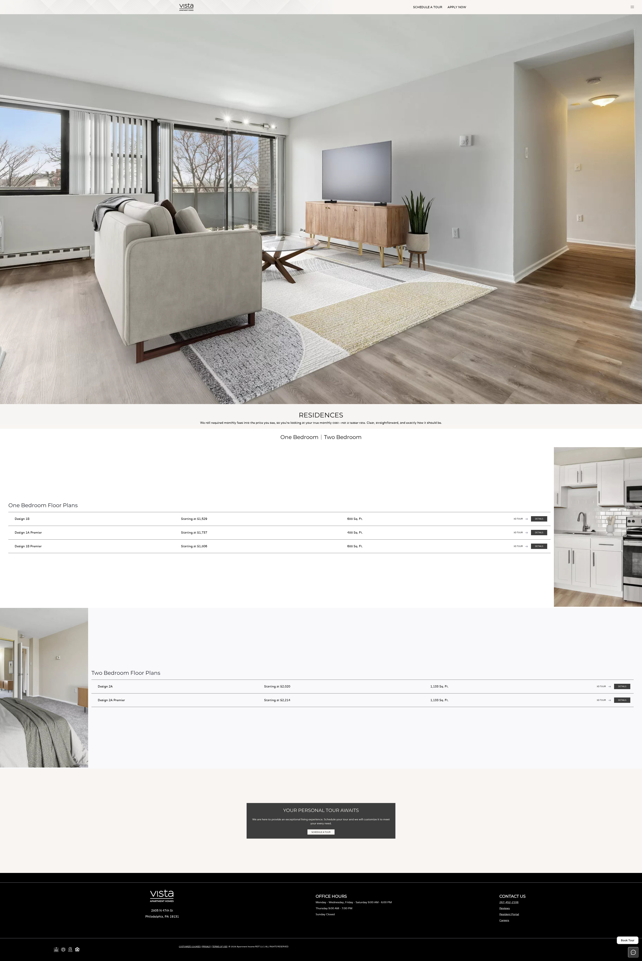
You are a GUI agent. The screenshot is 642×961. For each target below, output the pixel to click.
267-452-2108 (508, 902)
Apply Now (457, 7)
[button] (632, 7)
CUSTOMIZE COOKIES (189, 946)
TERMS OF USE (219, 946)
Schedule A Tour (427, 7)
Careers (504, 920)
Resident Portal (509, 914)
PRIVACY (206, 946)
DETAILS (539, 519)
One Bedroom (299, 437)
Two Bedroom (343, 437)
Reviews (504, 908)
